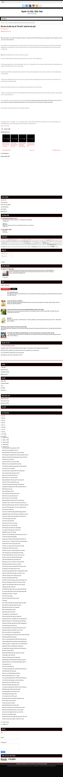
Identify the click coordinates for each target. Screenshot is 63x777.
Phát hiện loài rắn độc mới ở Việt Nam (11, 607)
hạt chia (45, 241)
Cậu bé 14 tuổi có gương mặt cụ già (10, 482)
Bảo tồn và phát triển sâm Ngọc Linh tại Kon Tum (13, 573)
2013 (2, 436)
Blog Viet (5, 230)
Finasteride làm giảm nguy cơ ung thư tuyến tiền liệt (14, 589)
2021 (2, 425)
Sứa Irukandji (27, 244)
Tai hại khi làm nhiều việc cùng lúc (10, 548)
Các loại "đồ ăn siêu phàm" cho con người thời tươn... (14, 507)
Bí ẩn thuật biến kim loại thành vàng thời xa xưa (13, 698)
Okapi (4, 244)
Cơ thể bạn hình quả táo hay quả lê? (31, 145)
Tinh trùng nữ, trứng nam (8, 509)
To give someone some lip (8, 703)
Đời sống (26, 241)
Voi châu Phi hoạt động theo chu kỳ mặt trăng (12, 680)
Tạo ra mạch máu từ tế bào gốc (9, 696)
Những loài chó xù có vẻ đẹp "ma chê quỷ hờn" (13, 561)
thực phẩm (3, 246)
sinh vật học (22, 244)
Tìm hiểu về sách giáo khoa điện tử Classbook (13, 484)
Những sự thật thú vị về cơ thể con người (5, 145)
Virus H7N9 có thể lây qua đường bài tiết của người (14, 602)
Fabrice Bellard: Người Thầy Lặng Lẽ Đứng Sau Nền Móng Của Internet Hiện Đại (27, 270)
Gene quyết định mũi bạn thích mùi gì (11, 691)
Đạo (13, 241)
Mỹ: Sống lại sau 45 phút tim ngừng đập (11, 527)
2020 (2, 427)
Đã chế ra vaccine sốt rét (8, 650)
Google (42, 241)
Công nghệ (55, 240)
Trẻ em (11, 246)
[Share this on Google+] (8, 125)
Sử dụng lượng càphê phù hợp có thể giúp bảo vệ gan (15, 570)
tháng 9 (4, 444)
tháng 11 (5, 440)
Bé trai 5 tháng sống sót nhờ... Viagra (10, 675)
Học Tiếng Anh (50, 241)
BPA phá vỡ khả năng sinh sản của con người (12, 709)
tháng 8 (4, 446)
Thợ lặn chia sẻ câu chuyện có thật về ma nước (13, 718)
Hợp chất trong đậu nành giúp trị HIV (10, 684)
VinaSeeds (24, 765)
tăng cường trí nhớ (38, 244)
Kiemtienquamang (44, 765)
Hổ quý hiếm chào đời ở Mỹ (8, 655)
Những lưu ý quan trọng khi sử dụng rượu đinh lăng (14, 326)
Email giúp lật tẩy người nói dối (9, 693)
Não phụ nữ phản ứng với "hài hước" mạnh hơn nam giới (18, 26)
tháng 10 (5, 442)
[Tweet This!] (6, 125)
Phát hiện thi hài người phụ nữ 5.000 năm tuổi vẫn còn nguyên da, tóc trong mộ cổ (20, 350)
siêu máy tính (16, 244)
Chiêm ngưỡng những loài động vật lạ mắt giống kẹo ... (15, 641)
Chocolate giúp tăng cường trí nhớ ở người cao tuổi (14, 627)
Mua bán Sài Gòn (5, 403)
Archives (14, 288)
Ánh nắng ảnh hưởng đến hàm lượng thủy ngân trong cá (15, 454)
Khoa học (14, 243)
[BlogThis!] (6, 129)
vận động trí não (40, 246)
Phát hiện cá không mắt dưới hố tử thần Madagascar (14, 623)
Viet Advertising (4, 207)
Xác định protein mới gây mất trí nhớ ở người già (13, 470)
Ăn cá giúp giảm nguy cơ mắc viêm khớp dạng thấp (14, 591)
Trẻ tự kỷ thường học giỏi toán (9, 518)
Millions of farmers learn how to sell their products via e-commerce (18, 225)
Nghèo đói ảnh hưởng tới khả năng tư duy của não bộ (14, 457)
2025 (2, 418)
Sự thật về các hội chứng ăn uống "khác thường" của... (14, 580)
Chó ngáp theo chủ (6, 664)
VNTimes (5, 224)
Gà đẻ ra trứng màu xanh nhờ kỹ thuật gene (12, 557)
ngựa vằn (51, 243)
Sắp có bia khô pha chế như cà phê (10, 598)
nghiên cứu (46, 243)
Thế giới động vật (52, 244)
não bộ (41, 243)
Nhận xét (5, 256)
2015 (2, 431)
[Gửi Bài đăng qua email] (2, 128)
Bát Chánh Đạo (5, 240)
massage (33, 243)
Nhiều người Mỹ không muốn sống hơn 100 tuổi (13, 652)
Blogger (45, 763)
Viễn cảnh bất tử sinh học (8, 491)
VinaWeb (14, 765)
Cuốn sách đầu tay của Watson (15, 301)
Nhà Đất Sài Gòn (5, 398)
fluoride (35, 241)
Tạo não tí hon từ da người (8, 468)
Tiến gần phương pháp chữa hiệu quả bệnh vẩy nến (14, 486)
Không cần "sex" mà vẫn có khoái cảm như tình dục (14, 502)
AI (1, 240)
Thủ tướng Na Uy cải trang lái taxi (10, 614)
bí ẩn (29, 240)
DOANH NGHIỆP (9, 241)
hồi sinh (55, 241)
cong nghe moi (49, 240)
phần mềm (7, 244)
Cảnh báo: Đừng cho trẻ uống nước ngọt (11, 575)
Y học (6, 22)
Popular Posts (5, 288)
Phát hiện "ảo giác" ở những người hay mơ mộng (13, 550)
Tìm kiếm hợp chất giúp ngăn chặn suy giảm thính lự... (14, 466)
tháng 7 (4, 722)
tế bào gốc (44, 244)
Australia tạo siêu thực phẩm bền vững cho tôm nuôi (14, 716)
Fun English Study (7, 229)
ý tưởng (56, 246)
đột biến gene (21, 241)
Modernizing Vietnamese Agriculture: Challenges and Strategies (17, 219)
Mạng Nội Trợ (4, 211)
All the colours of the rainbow (9, 700)
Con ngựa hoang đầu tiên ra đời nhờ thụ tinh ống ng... (14, 668)
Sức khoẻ (32, 244)
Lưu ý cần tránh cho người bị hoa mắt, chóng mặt (12, 352)
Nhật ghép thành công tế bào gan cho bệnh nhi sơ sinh (15, 514)
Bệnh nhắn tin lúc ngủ (7, 489)
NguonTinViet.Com (6, 31)
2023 (2, 422)
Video (45, 246)
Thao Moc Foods (5, 400)
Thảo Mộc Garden (5, 372)
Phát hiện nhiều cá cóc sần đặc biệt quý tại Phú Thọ (14, 662)
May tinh (37, 243)
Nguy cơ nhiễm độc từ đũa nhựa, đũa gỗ (22, 145)
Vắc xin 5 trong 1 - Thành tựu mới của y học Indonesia (14, 541)
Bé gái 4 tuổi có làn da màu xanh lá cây (11, 543)
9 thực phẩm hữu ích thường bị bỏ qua (14, 145)
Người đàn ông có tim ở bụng (9, 532)
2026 (2, 415)
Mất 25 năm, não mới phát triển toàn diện (11, 464)
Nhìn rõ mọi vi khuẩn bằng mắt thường (11, 673)
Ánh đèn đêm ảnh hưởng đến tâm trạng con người (14, 659)
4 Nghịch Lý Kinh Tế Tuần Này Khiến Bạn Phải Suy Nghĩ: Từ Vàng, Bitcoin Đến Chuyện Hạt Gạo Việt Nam (25, 348)
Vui (46, 246)
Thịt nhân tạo (59, 244)
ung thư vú (30, 246)
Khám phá (4, 243)
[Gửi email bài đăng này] (4, 129)
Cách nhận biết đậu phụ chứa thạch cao (11, 559)
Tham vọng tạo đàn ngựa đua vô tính (10, 448)
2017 (2, 429)
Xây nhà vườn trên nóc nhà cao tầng (10, 461)
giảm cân (39, 241)
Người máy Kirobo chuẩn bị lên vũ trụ (10, 682)
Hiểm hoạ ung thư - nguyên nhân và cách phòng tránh (14, 643)
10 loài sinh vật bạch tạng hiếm (9, 536)
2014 (2, 434)
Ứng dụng (34, 246)
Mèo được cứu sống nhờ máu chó (10, 450)
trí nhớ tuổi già (16, 246)
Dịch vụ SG (30, 765)
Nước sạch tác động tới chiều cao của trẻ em (12, 712)
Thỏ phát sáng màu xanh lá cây (9, 625)
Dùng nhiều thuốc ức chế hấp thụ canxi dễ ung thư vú (14, 618)
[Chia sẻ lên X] (8, 129)
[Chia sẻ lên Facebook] (9, 129)
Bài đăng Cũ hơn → (57, 150)
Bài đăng (5, 253)
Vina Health (3, 209)
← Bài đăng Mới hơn (6, 150)
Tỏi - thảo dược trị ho (12, 292)
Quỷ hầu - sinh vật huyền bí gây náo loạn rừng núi (13, 584)
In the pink (4, 600)
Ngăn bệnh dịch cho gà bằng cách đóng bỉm (12, 646)
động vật (16, 241)
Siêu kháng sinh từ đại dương (9, 671)
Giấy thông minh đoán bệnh (8, 611)
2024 (2, 420)
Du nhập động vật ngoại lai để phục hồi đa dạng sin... (14, 648)
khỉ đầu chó (9, 243)
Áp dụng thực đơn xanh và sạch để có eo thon (11, 355)
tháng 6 (4, 724)
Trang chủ (31, 150)
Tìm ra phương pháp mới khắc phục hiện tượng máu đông (15, 634)
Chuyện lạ (43, 240)
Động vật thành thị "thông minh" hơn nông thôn (13, 452)
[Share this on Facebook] (4, 125)
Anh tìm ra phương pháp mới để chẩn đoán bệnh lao (14, 639)
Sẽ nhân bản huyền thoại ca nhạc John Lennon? (13, 555)
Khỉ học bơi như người (7, 596)
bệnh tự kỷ (25, 240)
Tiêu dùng (8, 246)
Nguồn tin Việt (4, 374)
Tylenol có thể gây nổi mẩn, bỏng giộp (11, 657)
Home (2, 22)
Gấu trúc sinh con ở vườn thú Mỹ (9, 477)
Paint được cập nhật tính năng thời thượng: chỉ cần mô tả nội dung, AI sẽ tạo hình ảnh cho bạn (30, 333)
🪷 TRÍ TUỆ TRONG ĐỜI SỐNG (8, 345)
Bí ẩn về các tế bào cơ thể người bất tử (11, 632)
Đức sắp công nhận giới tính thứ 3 (10, 577)
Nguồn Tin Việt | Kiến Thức (32, 11)
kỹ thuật (17, 243)
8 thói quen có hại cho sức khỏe (9, 523)
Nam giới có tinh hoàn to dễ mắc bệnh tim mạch (13, 707)
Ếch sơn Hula (31, 241)
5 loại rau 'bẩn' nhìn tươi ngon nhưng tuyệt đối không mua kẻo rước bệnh (25, 309)
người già (55, 243)
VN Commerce (4, 202)
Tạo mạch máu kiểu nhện (8, 520)
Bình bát (32, 240)
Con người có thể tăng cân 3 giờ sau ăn (11, 530)
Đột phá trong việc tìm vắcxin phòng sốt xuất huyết (14, 621)
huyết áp (58, 241)
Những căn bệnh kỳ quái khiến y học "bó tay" (12, 630)
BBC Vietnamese (12, 240)
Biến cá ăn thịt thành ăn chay (9, 609)
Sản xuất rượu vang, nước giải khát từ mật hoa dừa (14, 566)
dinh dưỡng (3, 241)
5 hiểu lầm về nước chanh (8, 459)
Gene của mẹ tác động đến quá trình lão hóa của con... (15, 534)
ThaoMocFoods (52, 765)
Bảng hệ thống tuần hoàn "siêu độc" (10, 705)
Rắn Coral (12, 244)
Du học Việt (3, 200)
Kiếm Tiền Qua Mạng (5, 204)
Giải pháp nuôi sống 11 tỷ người (9, 593)
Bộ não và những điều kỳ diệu (9, 714)
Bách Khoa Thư (4, 369)
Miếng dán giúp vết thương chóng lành (11, 689)
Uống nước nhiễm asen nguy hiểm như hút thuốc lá (14, 516)
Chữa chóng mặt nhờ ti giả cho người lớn (11, 616)
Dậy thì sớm (59, 240)
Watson (48, 246)
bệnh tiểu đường (19, 240)
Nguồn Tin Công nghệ (8, 269)
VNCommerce (36, 765)
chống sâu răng (38, 240)
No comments (4, 29)
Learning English (27, 243)
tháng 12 (5, 437)
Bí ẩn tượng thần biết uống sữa (9, 637)
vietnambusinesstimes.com (10, 218)
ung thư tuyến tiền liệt (23, 246)
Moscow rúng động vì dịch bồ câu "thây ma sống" (14, 582)
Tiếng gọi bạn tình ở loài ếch (8, 586)
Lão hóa (21, 243)
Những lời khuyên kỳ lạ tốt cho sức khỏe (11, 564)
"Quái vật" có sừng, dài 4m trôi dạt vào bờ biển (13, 545)
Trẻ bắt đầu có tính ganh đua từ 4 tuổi (11, 568)
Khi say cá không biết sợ (8, 666)
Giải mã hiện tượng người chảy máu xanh (11, 605)
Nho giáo (59, 243)
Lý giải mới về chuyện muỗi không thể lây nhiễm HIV (14, 539)
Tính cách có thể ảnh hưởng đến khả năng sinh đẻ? (14, 511)
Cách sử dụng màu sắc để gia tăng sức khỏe (12, 552)
